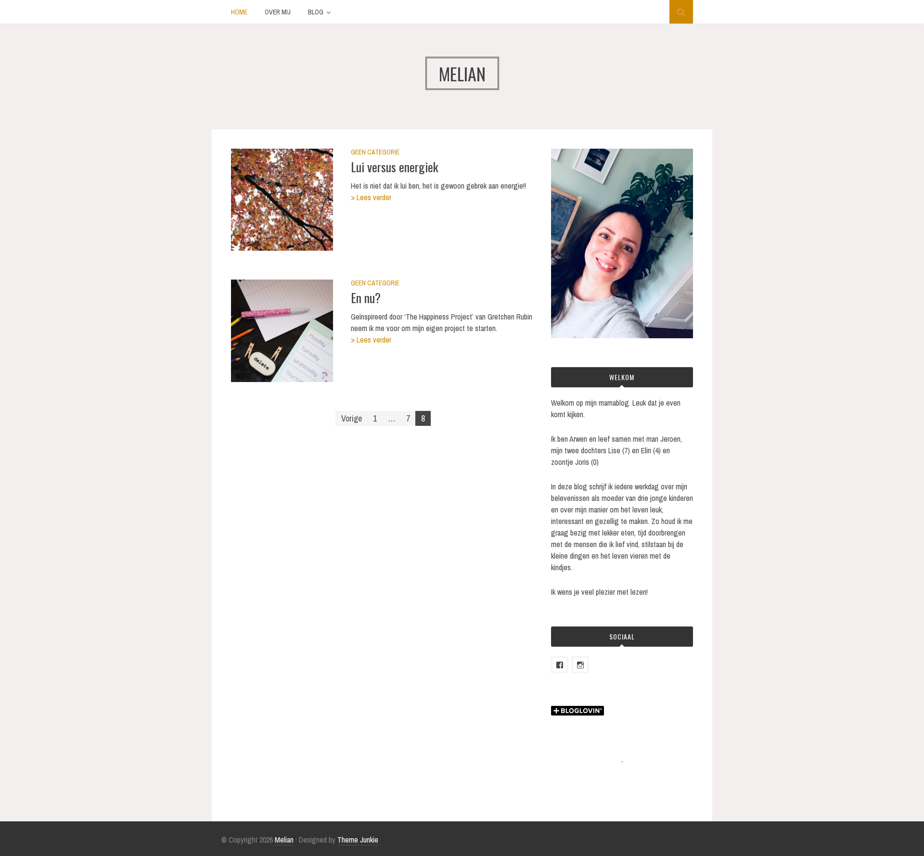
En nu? (366, 297)
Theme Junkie (357, 839)
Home (239, 12)
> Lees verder (371, 197)
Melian (284, 839)
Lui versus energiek (394, 166)
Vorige (351, 418)
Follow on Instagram (628, 779)
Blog (315, 12)
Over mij (278, 12)
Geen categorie (375, 152)
